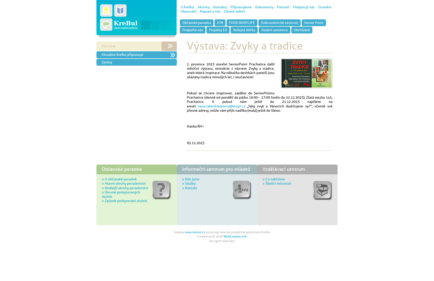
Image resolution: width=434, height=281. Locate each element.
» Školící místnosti (276, 183)
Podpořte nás (192, 30)
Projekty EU (218, 30)
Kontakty (220, 7)
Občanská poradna (196, 22)
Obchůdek (302, 30)
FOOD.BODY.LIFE (242, 22)
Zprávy (106, 62)
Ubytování (188, 11)
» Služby (189, 183)
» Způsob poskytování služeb (124, 200)
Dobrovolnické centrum (279, 22)
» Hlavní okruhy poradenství (124, 183)
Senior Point (313, 22)
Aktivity (204, 7)
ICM (220, 22)
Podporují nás (303, 7)
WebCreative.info (235, 236)
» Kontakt (189, 188)
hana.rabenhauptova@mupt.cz (222, 106)
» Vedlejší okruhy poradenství (125, 188)
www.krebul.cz (195, 232)
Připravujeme (241, 7)
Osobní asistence (274, 30)
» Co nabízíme (273, 179)
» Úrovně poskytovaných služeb (121, 194)
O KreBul (187, 7)
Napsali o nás (210, 11)
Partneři (283, 7)
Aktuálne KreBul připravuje (122, 54)
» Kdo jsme (190, 179)
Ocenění (324, 7)
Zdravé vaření (234, 11)
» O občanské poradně (119, 179)
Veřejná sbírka (244, 30)
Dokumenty (264, 7)
